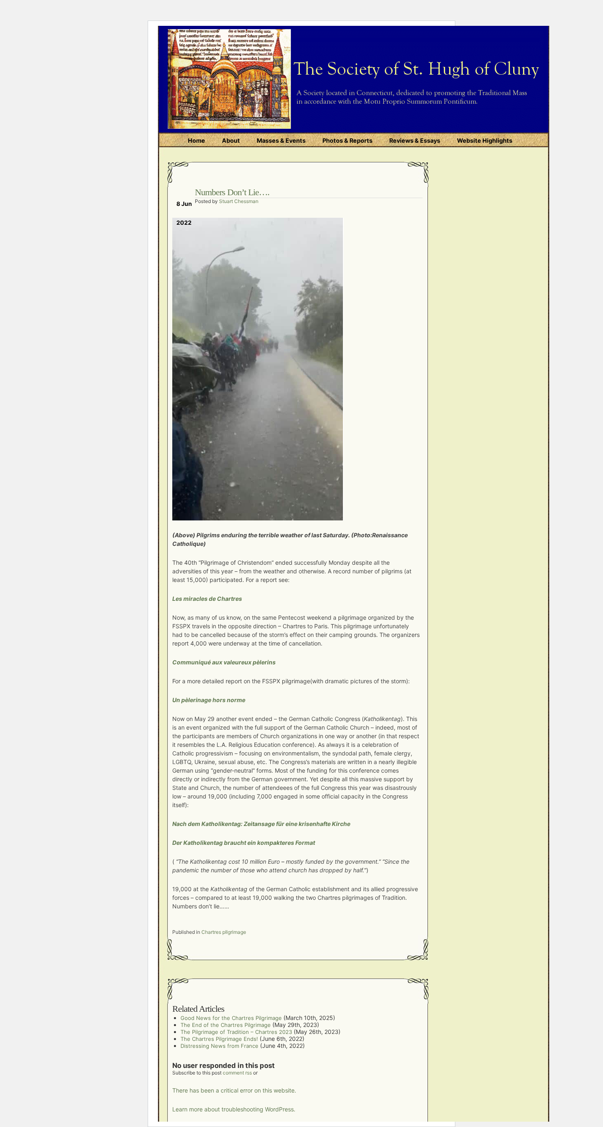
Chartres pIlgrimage (223, 932)
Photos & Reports (347, 140)
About (231, 140)
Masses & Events (281, 140)
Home (196, 140)
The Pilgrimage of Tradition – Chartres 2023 (236, 1032)
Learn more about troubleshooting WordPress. (233, 1109)
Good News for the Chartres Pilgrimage (231, 1018)
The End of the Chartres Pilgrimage (225, 1025)
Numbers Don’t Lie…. (232, 192)
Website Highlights (484, 140)
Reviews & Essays (414, 140)
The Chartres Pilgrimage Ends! (219, 1039)
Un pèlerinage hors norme (209, 699)
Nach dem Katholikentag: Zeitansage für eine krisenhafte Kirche (261, 823)
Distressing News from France (219, 1046)
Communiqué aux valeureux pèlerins (224, 662)
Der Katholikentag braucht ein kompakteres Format (243, 842)
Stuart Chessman (238, 201)
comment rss (237, 1073)
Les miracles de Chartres (207, 598)
